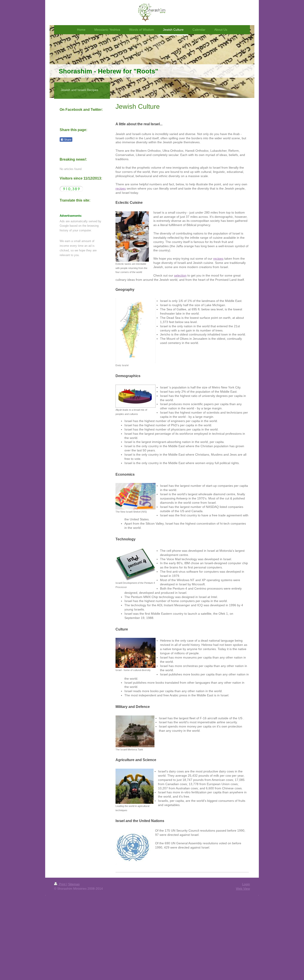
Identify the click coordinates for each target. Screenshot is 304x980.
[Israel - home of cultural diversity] (136, 653)
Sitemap (74, 884)
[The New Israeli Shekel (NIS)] (136, 496)
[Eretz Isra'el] (136, 330)
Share (67, 139)
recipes (121, 188)
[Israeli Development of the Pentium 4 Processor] (136, 564)
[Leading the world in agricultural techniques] (135, 786)
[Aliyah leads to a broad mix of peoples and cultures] (136, 396)
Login (246, 884)
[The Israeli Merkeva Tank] (135, 731)
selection (180, 275)
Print (62, 884)
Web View (243, 888)
